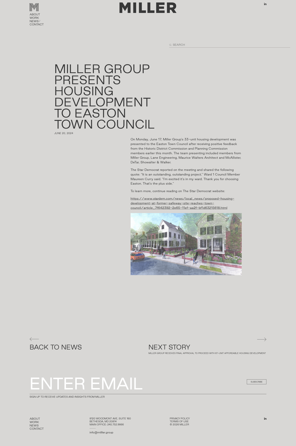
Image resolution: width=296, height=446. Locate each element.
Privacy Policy (180, 418)
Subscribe (257, 382)
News (34, 21)
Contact (37, 24)
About (35, 14)
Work (34, 17)
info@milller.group (101, 432)
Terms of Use (179, 421)
